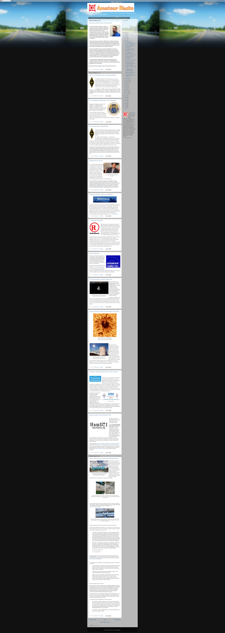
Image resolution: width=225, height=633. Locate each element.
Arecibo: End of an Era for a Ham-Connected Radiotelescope (103, 458)
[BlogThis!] (107, 69)
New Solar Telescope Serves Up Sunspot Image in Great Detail (104, 311)
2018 (125, 97)
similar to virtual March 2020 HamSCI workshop (106, 443)
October (126, 80)
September (127, 81)
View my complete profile (127, 137)
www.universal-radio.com (98, 266)
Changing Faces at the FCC (95, 160)
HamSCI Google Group (99, 448)
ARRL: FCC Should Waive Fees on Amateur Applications (102, 75)
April (126, 89)
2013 (125, 105)
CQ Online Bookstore (113, 17)
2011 (125, 108)
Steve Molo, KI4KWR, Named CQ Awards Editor (100, 23)
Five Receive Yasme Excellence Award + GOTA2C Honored (103, 371)
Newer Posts (92, 619)
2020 (125, 40)
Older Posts (117, 619)
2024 (125, 34)
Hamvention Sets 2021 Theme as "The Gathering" (101, 194)
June (126, 86)
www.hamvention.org (114, 213)
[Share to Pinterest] (110, 69)
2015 (125, 102)
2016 (125, 100)
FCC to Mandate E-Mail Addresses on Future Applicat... (129, 50)
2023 (125, 35)
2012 (125, 106)
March (126, 90)
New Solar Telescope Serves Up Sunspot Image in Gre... (130, 66)
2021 (125, 38)
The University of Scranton (114, 444)
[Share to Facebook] (109, 69)
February (127, 92)
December (127, 41)
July (126, 84)
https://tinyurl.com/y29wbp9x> (95, 558)
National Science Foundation (101, 444)
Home (105, 619)
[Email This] (106, 69)
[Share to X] (108, 69)
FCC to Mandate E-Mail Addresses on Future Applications (102, 100)
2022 (125, 37)
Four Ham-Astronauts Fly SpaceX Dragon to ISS (100, 279)
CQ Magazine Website (94, 17)
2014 (125, 103)
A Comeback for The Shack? (96, 220)
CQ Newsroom (132, 112)
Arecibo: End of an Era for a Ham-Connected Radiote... (130, 75)
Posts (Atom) (96, 625)
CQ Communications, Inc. (124, 17)
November (127, 78)
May (126, 87)
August (126, 83)
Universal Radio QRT (94, 253)
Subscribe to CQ (103, 17)
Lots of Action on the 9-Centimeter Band (98, 126)
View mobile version (105, 622)
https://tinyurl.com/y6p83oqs (95, 506)
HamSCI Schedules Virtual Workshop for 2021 (100, 415)
